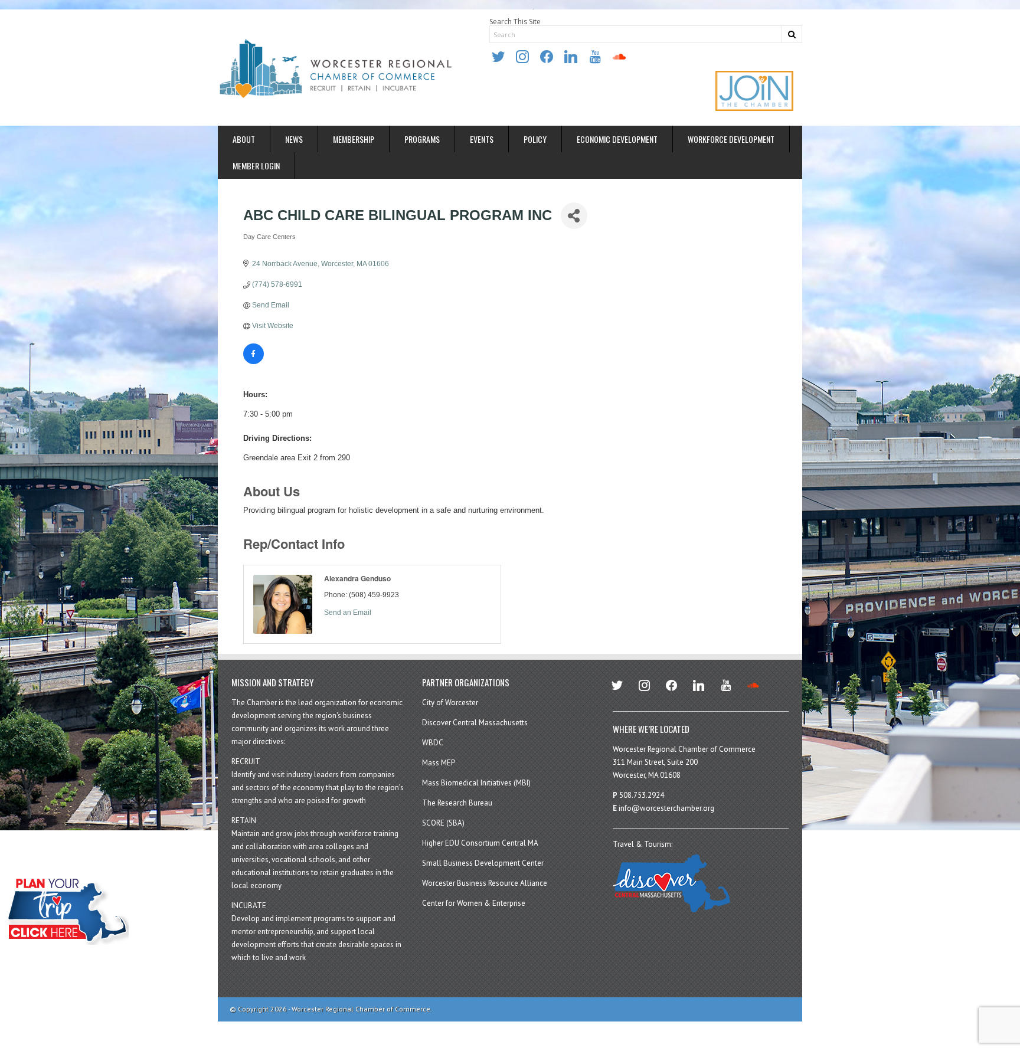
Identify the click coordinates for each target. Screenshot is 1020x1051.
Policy (535, 139)
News (294, 139)
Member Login (256, 165)
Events (481, 139)
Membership (353, 139)
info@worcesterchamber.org (666, 808)
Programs (422, 139)
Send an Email (347, 612)
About (244, 139)
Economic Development (617, 139)
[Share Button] (574, 215)
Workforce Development (731, 139)
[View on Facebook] (253, 362)
